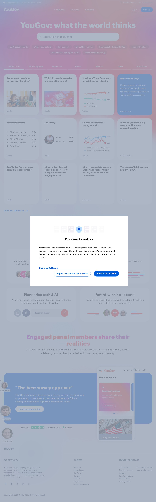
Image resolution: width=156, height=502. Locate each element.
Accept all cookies (106, 273)
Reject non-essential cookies (72, 273)
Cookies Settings (48, 268)
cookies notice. (47, 257)
